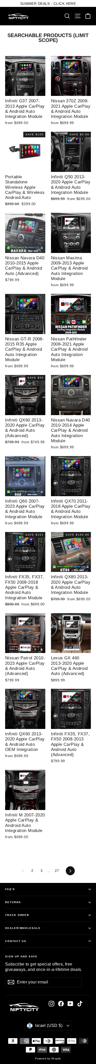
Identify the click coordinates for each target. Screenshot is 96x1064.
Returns (13, 902)
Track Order (17, 915)
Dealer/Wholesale (23, 928)
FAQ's (10, 889)
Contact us (15, 941)
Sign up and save (21, 956)
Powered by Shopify (48, 1058)
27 (57, 871)
